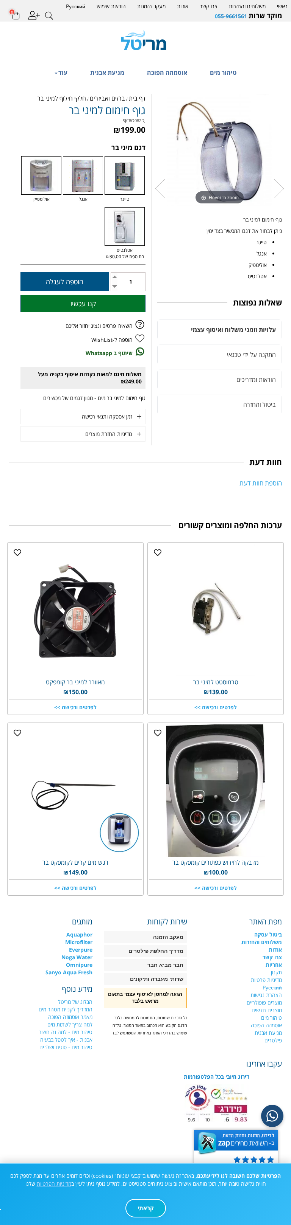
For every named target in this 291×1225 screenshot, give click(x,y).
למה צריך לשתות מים (69, 1024)
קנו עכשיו (83, 303)
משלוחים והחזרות (247, 6)
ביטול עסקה (268, 934)
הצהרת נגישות (266, 995)
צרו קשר (208, 6)
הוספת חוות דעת (260, 483)
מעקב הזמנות (151, 6)
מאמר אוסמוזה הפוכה (70, 1016)
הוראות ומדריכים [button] (256, 379)
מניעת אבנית (107, 72)
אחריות (274, 964)
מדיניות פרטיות (266, 979)
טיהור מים (223, 72)
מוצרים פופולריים (264, 1002)
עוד (62, 72)
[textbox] (216, 15)
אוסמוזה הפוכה (167, 72)
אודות (182, 6)
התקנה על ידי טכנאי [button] (251, 354)
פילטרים (273, 1040)
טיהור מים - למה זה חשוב (65, 1032)
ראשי (282, 6)
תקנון (276, 972)
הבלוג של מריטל (75, 1001)
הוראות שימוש (111, 6)
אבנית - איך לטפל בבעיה (66, 1039)
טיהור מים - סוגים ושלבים (65, 1047)
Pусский (75, 6)
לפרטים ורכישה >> (215, 707)
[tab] (220, 329)
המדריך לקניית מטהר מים (65, 1009)
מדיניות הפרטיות (54, 1183)
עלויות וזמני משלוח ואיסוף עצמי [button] (233, 330)
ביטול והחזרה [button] (259, 404)
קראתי (146, 1208)
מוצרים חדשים (267, 1010)
